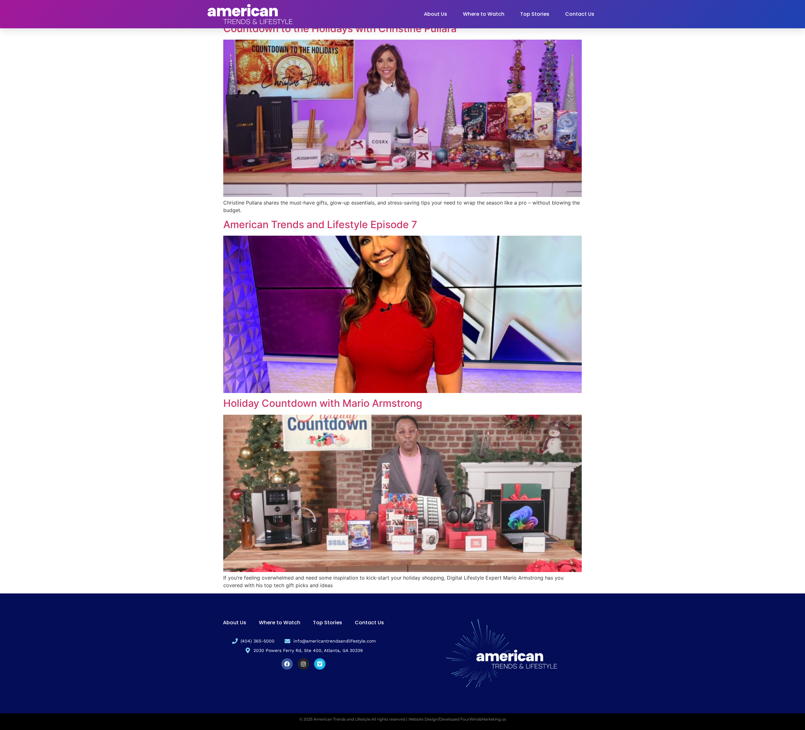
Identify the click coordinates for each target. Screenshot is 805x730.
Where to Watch (483, 14)
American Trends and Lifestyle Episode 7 (320, 224)
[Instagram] (303, 664)
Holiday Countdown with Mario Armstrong (322, 403)
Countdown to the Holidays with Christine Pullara (340, 28)
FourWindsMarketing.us (483, 719)
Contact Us (579, 14)
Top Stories (534, 14)
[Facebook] (287, 664)
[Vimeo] (319, 664)
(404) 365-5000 (258, 640)
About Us (435, 14)
